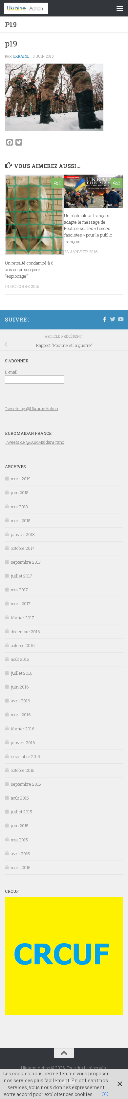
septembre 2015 (26, 784)
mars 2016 (21, 715)
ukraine (21, 56)
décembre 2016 (25, 631)
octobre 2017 (22, 548)
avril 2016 (20, 701)
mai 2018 (19, 507)
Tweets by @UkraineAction (31, 408)
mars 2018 (21, 520)
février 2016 (22, 729)
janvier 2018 (23, 534)
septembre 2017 (26, 562)
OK (104, 1094)
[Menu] (120, 8)
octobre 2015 (22, 770)
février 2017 (22, 618)
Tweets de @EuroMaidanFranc (34, 442)
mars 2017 (21, 603)
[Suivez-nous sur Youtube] (120, 319)
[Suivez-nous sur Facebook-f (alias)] (104, 319)
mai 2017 (19, 590)
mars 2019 (21, 479)
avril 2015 (20, 854)
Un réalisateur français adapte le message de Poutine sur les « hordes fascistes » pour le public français (88, 228)
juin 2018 (20, 492)
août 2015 (20, 798)
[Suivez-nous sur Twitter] (112, 319)
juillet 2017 (21, 576)
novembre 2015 (25, 756)
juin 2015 (20, 826)
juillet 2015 (21, 812)
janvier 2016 (23, 743)
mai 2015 (19, 840)
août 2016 (20, 659)
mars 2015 (21, 867)
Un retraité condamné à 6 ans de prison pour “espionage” (29, 269)
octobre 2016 (23, 645)
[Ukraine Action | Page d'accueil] (33, 8)
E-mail (11, 372)
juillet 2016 (21, 673)
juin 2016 (20, 687)
